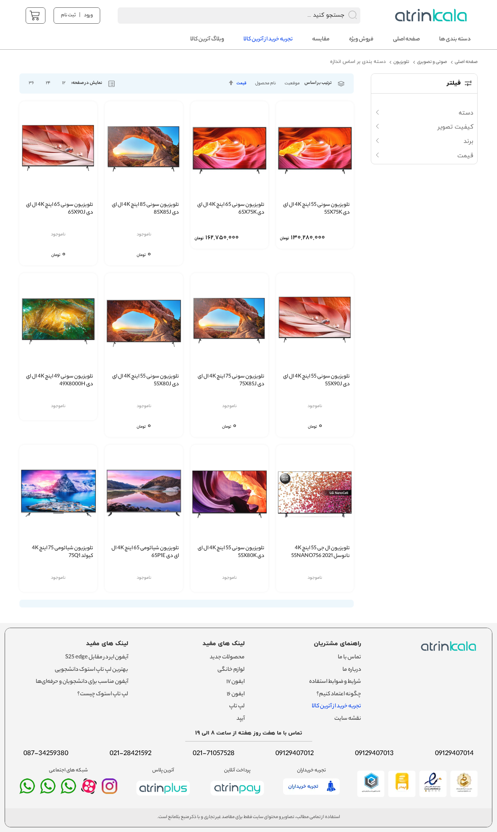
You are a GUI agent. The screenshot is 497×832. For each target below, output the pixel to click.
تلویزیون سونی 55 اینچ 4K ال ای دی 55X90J (316, 381)
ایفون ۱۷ (235, 682)
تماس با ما (349, 657)
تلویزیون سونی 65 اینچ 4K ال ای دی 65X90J (59, 209)
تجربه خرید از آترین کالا (336, 706)
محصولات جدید (227, 657)
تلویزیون (401, 62)
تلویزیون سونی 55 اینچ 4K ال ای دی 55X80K (231, 552)
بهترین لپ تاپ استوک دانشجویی (91, 670)
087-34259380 (45, 753)
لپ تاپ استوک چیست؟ (102, 694)
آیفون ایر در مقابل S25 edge (96, 657)
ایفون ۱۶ (236, 694)
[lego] (429, 15)
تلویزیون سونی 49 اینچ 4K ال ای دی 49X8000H (59, 381)
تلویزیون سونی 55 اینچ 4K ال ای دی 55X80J (145, 381)
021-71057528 (214, 753)
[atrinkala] (68, 789)
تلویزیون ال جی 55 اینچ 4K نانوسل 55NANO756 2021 (320, 552)
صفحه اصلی (466, 62)
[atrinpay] (237, 797)
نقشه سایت (347, 719)
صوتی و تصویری (432, 62)
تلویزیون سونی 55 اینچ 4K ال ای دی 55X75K (316, 209)
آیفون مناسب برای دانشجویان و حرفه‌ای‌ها (82, 682)
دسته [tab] (466, 113)
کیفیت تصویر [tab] (455, 127)
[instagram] (109, 789)
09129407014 (454, 753)
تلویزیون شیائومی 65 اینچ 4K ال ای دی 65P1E (145, 552)
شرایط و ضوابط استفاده (335, 682)
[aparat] (89, 792)
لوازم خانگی (231, 670)
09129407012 (294, 753)
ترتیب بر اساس (318, 83)
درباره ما (351, 670)
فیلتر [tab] (454, 83)
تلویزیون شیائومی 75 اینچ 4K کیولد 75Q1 (62, 552)
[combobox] (229, 15)
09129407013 (374, 753)
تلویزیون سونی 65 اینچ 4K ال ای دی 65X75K (230, 209)
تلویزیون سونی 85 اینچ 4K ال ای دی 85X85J (145, 209)
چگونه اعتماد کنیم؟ (338, 694)
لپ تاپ (237, 706)
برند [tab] (468, 141)
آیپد (240, 719)
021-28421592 (130, 753)
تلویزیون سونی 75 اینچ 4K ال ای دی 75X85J (231, 381)
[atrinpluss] (163, 797)
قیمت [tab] (465, 155)
